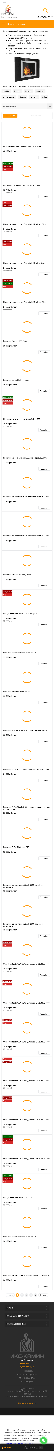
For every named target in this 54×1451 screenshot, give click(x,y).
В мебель (40, 91)
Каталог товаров (16, 24)
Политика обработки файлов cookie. (18, 1443)
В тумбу (34, 97)
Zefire (44, 97)
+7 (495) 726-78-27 (44, 17)
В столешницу (9, 97)
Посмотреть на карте (27, 1403)
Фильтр (12, 116)
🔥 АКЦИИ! (6, 1447)
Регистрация (12, 17)
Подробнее (44, 157)
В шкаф (23, 97)
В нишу (28, 91)
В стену (17, 91)
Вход (3, 17)
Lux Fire (6, 91)
